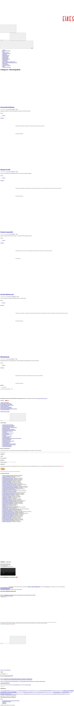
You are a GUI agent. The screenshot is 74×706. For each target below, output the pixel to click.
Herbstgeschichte (41, 692)
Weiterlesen (2, 118)
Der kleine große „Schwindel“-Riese (8, 441)
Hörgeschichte (57, 692)
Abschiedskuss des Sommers (7, 480)
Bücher (3, 66)
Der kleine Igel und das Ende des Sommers (9, 500)
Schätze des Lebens (5, 506)
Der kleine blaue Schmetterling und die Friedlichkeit (8, 408)
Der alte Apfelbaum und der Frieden (8, 519)
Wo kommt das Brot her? (6, 440)
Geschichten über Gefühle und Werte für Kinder (32, 313)
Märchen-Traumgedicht (6, 232)
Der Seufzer (4, 435)
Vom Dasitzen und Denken (6, 445)
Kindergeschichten (5, 694)
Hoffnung (50, 692)
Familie (17, 690)
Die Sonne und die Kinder (4, 406)
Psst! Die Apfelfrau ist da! (7, 294)
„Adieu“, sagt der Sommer (4, 402)
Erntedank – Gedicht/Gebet (6, 481)
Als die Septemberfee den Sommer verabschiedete (10, 487)
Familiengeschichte (22, 690)
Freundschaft (38, 690)
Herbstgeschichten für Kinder (45, 313)
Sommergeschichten (5, 56)
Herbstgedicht (36, 692)
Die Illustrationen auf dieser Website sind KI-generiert (10, 700)
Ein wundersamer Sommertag (7, 434)
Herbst (34, 692)
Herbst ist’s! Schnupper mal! (6, 521)
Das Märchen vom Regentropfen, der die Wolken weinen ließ (12, 511)
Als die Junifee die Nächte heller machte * (9, 443)
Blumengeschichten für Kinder (20, 375)
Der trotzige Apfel (5, 504)
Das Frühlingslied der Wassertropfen (6, 587)
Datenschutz (4, 703)
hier (19, 471)
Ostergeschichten (5, 59)
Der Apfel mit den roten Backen (7, 431)
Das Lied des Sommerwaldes (7, 446)
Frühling (41, 690)
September (4, 477)
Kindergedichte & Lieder (6, 53)
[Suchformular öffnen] (8, 29)
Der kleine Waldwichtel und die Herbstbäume (9, 490)
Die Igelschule (4, 491)
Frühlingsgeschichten (5, 55)
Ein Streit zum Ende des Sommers (7, 424)
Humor (53, 692)
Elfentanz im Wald (5, 169)
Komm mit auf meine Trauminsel (7, 510)
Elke (17, 109)
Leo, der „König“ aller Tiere (4, 409)
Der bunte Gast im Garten (6, 520)
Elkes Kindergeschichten (6, 50)
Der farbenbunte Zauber (6, 437)
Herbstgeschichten (5, 57)
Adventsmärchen (12, 690)
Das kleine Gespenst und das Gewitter (8, 425)
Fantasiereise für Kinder (33, 690)
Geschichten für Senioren (6, 65)
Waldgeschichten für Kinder (56, 188)
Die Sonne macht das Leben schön (7, 518)
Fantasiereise (27, 690)
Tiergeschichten (4, 60)
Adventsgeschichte (6, 690)
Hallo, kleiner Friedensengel (6, 439)
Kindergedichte (27, 125)
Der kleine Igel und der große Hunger (8, 514)
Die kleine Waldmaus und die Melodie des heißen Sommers (11, 438)
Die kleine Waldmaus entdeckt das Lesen (6, 405)
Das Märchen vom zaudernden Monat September (10, 486)
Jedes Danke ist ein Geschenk (7, 517)
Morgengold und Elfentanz (7, 107)
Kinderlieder (32, 125)
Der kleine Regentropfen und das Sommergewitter (10, 513)
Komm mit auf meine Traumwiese (7, 432)
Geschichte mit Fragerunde (20, 692)
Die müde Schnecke (5, 433)
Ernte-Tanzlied (4, 489)
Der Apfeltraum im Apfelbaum (7, 499)
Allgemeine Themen (5, 52)
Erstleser (15, 690)
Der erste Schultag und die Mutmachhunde (9, 492)
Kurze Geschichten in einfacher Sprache (8, 61)
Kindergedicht (65, 692)
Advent (1, 690)
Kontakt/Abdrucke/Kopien (6, 67)
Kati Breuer (47, 586)
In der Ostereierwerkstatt (4, 589)
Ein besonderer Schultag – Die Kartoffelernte (9, 427)
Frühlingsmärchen (60, 690)
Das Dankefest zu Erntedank (7, 482)
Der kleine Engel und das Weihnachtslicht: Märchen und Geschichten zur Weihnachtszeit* (18, 679)
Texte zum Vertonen (5, 64)
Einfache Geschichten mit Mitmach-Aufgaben (9, 62)
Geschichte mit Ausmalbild (8, 692)
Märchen (40, 188)
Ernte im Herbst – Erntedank (7, 496)
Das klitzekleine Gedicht (29, 375)
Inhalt (3, 51)
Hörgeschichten (4, 63)
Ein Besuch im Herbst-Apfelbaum (7, 516)
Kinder (61, 692)
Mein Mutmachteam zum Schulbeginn (8, 429)
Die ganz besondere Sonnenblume (7, 483)
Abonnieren (2, 454)
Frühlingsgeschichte (47, 690)
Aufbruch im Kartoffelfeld (6, 497)
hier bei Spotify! (28, 684)
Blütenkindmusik (4, 356)
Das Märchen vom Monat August (5, 403)
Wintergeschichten (5, 58)
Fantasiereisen (4, 54)
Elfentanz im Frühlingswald (5, 588)
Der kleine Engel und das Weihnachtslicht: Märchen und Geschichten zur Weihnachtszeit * (17, 678)
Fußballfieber (4, 505)
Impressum (4, 702)
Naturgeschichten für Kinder (63, 313)
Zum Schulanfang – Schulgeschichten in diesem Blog (10, 508)
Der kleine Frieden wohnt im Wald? (8, 426)
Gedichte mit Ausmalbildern (20, 125)
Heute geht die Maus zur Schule (42, 398)
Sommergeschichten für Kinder (39, 125)
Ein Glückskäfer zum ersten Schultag (6, 404)
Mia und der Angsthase (6, 428)
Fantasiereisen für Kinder (19, 250)
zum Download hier (16, 684)
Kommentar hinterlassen (19, 133)
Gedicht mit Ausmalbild (68, 690)
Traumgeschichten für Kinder (47, 250)
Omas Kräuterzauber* (5, 442)
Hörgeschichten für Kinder (29, 188)
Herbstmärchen (47, 692)
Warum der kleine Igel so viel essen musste (9, 430)
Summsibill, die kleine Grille (6, 436)
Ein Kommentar (18, 258)
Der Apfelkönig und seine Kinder (7, 478)
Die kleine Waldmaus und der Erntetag (8, 494)
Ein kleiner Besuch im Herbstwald (7, 515)
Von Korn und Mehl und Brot (7, 485)
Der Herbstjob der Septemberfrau (7, 502)
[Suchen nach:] (5, 40)
